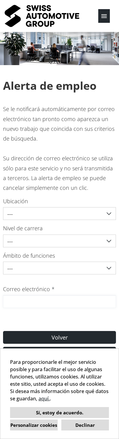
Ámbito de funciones (29, 255)
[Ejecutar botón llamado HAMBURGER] (104, 16)
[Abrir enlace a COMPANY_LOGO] (42, 16)
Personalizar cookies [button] (33, 425)
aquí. (44, 398)
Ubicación (15, 201)
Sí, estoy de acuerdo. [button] (59, 412)
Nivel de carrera (23, 228)
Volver (60, 337)
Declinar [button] (85, 425)
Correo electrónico (29, 289)
